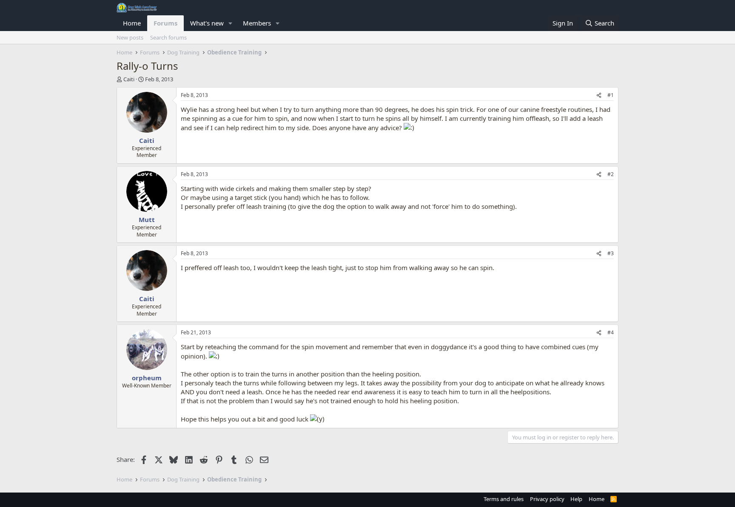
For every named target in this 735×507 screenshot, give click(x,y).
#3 (610, 253)
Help (576, 499)
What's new (207, 23)
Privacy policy (547, 499)
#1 (610, 95)
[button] (230, 23)
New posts (130, 37)
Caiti (128, 79)
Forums (165, 23)
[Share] (598, 95)
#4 (610, 332)
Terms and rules (504, 499)
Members (257, 23)
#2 (610, 174)
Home (132, 23)
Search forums (168, 37)
